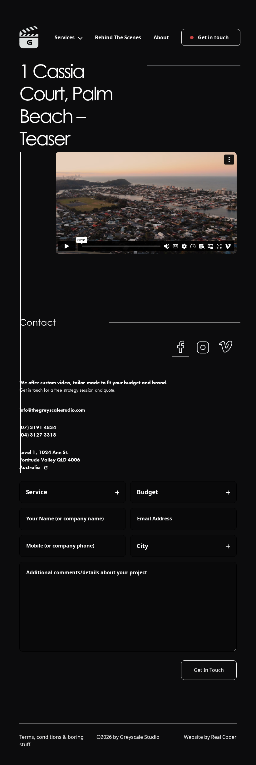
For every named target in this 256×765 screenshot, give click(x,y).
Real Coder (224, 737)
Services (65, 37)
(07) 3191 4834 (37, 427)
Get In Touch (209, 670)
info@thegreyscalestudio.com (52, 410)
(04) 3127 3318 (37, 435)
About (161, 37)
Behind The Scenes (118, 37)
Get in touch (213, 37)
